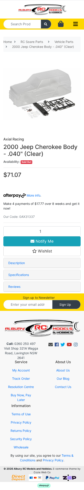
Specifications (18, 275)
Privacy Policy (21, 422)
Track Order (21, 378)
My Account (21, 370)
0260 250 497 (21, 344)
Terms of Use (21, 414)
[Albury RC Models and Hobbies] (42, 9)
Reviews (14, 286)
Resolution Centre (21, 387)
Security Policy (21, 439)
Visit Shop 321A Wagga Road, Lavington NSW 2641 (21, 353)
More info (33, 195)
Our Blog (63, 378)
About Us (63, 370)
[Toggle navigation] (75, 24)
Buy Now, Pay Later (21, 397)
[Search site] (46, 24)
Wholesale (21, 447)
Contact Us (63, 387)
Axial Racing (13, 139)
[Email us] (50, 344)
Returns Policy (21, 431)
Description (16, 263)
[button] (42, 251)
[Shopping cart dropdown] (61, 24)
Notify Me (44, 241)
